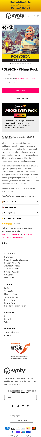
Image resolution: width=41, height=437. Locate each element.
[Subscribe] (34, 397)
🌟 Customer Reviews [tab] (11, 218)
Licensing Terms (10, 294)
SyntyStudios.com (11, 332)
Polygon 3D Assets (12, 263)
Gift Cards (8, 275)
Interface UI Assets (12, 266)
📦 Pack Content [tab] (9, 202)
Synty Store (17, 436)
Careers (7, 335)
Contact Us (8, 291)
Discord (7, 319)
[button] (2, 15)
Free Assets (9, 278)
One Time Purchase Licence (25, 78)
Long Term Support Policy (15, 306)
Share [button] (6, 243)
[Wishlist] (33, 15)
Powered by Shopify (27, 436)
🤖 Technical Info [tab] (9, 207)
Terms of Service (11, 297)
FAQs (6, 288)
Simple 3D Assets (11, 272)
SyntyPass (8, 257)
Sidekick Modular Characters (16, 260)
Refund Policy (10, 303)
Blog (6, 316)
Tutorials (7, 322)
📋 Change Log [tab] (8, 213)
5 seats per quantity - (18, 78)
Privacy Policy (10, 300)
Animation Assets (11, 269)
